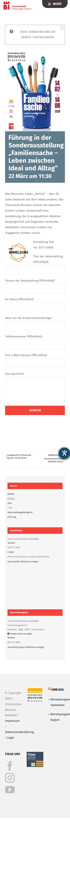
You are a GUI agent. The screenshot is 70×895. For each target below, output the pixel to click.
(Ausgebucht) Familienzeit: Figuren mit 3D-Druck (19, 456)
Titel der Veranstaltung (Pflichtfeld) (48, 259)
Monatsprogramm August (56, 717)
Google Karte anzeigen (21, 633)
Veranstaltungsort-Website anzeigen (25, 647)
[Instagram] (10, 778)
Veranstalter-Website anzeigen (23, 561)
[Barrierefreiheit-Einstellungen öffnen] (64, 453)
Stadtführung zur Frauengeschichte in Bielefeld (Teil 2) (53, 458)
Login (10, 737)
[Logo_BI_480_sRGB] (17, 3)
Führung (11, 517)
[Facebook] (10, 766)
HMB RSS (57, 690)
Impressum (12, 721)
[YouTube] (10, 789)
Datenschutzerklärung (19, 732)
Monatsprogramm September (56, 702)
